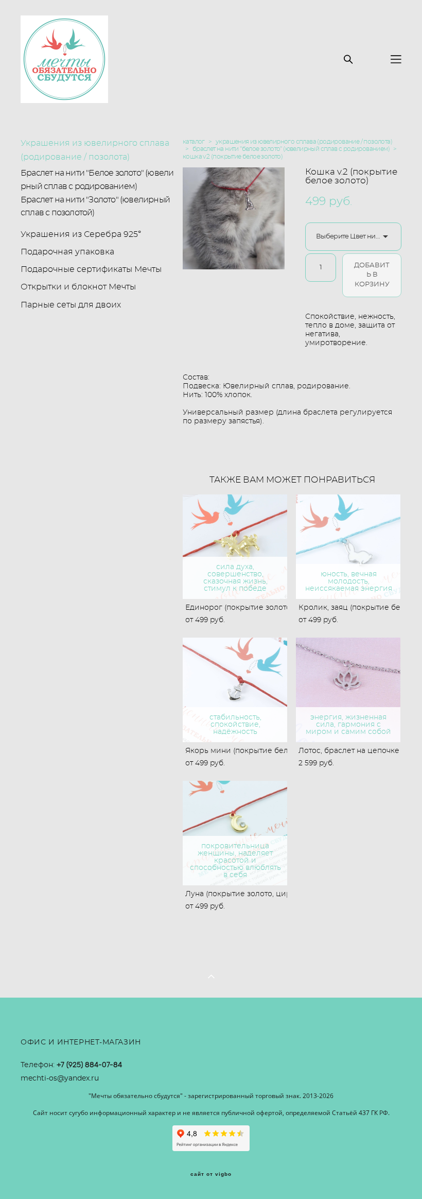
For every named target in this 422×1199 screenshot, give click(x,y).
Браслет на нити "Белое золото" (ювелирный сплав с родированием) (97, 180)
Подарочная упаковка (67, 252)
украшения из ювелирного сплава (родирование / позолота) (304, 142)
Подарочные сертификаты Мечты (91, 269)
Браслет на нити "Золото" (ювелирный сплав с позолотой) (95, 206)
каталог (194, 142)
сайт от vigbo (211, 1174)
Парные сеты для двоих (71, 305)
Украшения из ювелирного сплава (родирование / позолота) (95, 150)
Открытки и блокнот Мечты (78, 287)
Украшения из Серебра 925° (81, 234)
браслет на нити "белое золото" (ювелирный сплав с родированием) (291, 149)
